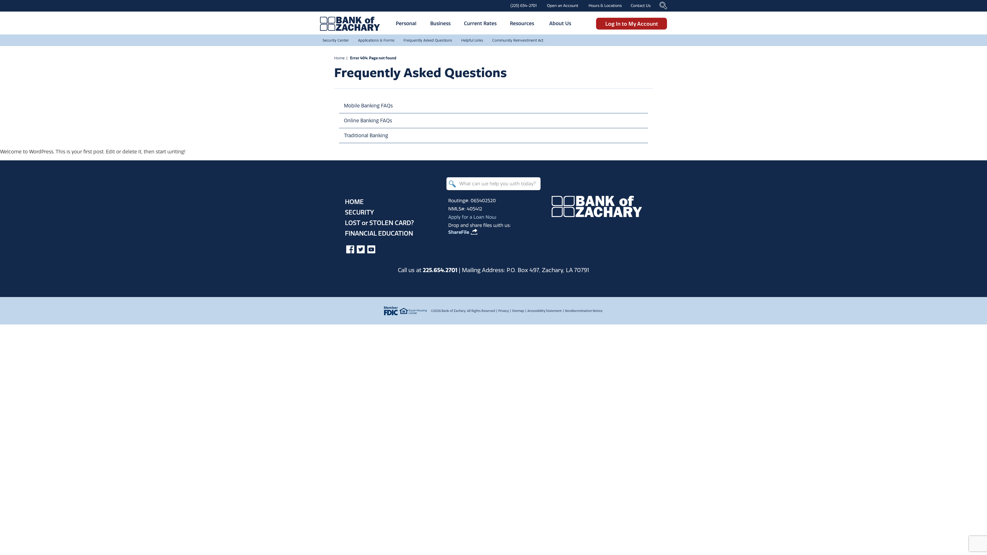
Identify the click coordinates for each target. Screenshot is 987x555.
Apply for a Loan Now (472, 217)
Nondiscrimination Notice (583, 311)
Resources (522, 23)
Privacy (503, 311)
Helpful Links (472, 40)
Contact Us (641, 5)
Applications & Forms (376, 40)
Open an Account (562, 5)
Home (339, 58)
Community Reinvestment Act (517, 40)
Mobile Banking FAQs (368, 106)
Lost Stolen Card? (379, 223)
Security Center (336, 40)
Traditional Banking (366, 135)
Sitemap (518, 311)
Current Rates (480, 23)
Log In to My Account (631, 24)
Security (359, 212)
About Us (560, 23)
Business (440, 23)
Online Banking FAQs (368, 120)
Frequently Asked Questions (428, 40)
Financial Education (379, 233)
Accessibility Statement (544, 311)
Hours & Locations (605, 5)
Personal (406, 23)
